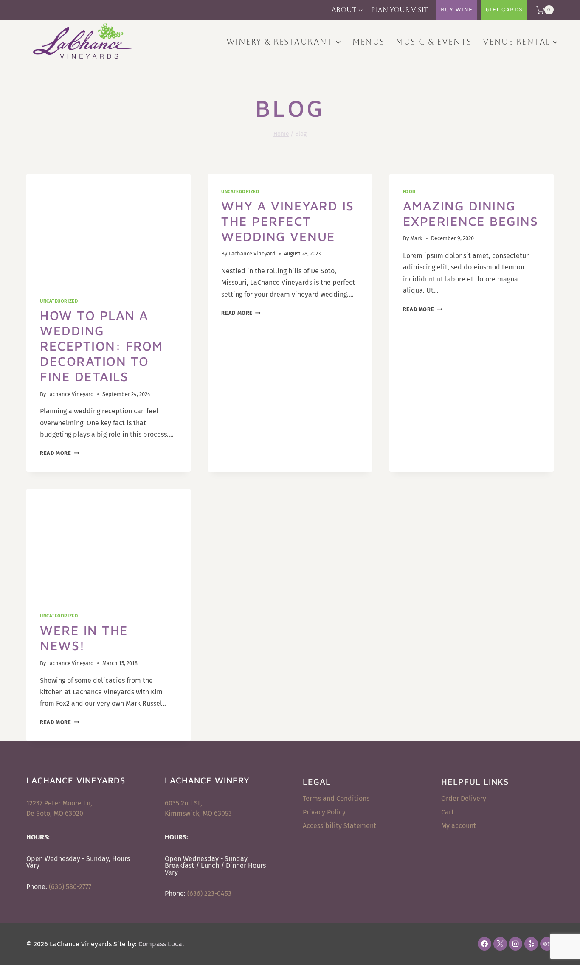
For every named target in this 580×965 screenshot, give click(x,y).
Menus (368, 41)
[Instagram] (515, 944)
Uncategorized (59, 301)
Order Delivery (463, 798)
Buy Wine (457, 9)
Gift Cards (504, 9)
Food (409, 191)
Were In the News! (84, 638)
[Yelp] (531, 944)
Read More (59, 453)
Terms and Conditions (336, 798)
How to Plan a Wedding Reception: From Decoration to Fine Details (101, 346)
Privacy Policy (324, 812)
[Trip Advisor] (547, 944)
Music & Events (433, 41)
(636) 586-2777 (70, 887)
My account (458, 826)
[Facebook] (484, 944)
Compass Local (160, 944)
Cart (447, 812)
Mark (416, 238)
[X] (500, 944)
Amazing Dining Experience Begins (470, 213)
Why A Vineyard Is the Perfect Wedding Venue (287, 221)
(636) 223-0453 (209, 893)
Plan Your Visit (399, 10)
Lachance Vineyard (70, 394)
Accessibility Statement (339, 826)
